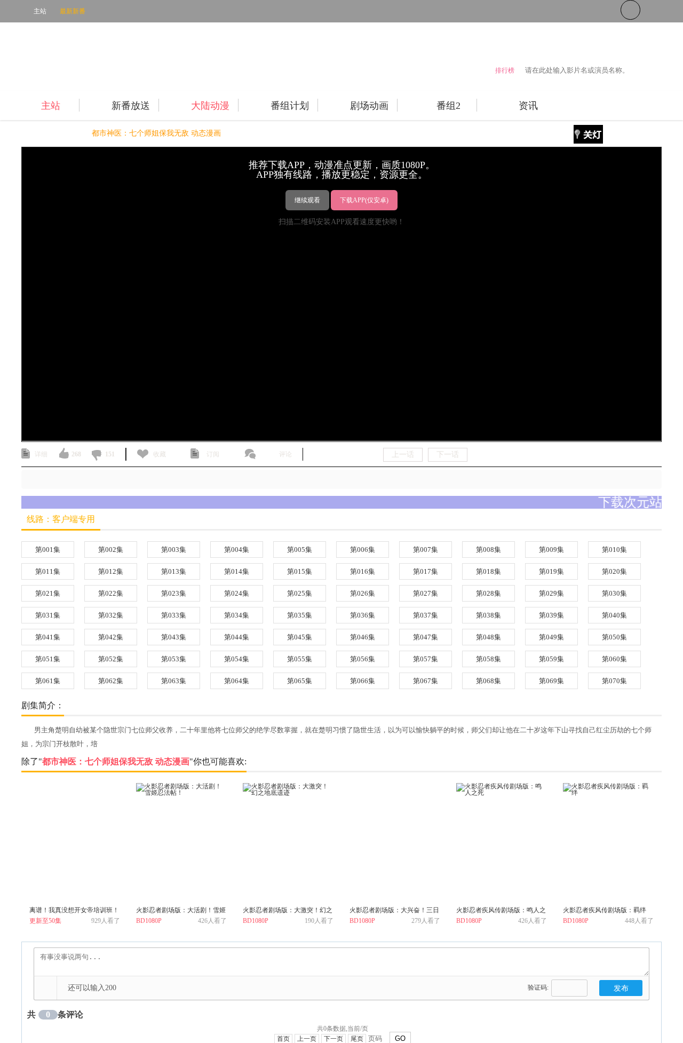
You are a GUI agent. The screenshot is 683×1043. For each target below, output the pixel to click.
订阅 (213, 454)
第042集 (110, 637)
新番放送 (131, 105)
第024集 (236, 593)
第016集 (362, 571)
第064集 (236, 681)
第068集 (488, 681)
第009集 (551, 550)
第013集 (173, 571)
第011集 (47, 571)
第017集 (425, 571)
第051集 (47, 659)
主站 (40, 11)
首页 (28, 133)
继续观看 (307, 200)
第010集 (614, 550)
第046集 (362, 637)
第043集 (173, 637)
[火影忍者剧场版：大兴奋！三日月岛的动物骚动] (395, 843)
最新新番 (72, 11)
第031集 (47, 615)
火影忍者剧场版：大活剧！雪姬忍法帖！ (181, 912)
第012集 (110, 571)
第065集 (299, 681)
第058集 (488, 659)
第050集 (614, 637)
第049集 (551, 637)
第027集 (425, 593)
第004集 (236, 550)
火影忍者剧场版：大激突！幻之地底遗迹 (287, 912)
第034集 (236, 615)
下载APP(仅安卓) (364, 200)
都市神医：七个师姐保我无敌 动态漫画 (156, 133)
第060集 (614, 659)
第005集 (299, 550)
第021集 (47, 593)
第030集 (614, 593)
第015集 (299, 571)
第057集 (425, 659)
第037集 (425, 615)
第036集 (362, 615)
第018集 (488, 571)
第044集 (236, 637)
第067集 (425, 681)
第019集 (551, 571)
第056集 (362, 659)
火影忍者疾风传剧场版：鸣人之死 (501, 912)
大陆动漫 (210, 105)
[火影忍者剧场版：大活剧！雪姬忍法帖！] (181, 843)
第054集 (236, 659)
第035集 (299, 615)
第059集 (551, 659)
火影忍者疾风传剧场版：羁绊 (604, 910)
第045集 (299, 637)
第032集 (110, 615)
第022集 (110, 593)
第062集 (110, 681)
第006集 (362, 550)
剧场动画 (369, 105)
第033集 (173, 615)
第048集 (488, 637)
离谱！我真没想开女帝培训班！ (74, 910)
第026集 (362, 593)
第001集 (47, 550)
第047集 (425, 637)
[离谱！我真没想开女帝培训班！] (74, 843)
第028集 (488, 593)
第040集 (614, 615)
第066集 (362, 681)
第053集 (173, 659)
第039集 (551, 615)
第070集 (614, 681)
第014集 (236, 571)
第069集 (551, 681)
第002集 (110, 550)
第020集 (614, 571)
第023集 (173, 593)
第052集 (110, 659)
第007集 (425, 550)
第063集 (173, 681)
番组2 (448, 105)
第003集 (173, 550)
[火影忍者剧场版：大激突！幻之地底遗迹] (288, 843)
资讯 (528, 105)
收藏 (159, 454)
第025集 (299, 593)
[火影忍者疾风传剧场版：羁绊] (608, 843)
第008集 (488, 550)
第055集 (299, 659)
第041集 (47, 637)
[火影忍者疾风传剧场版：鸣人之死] (501, 843)
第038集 (488, 615)
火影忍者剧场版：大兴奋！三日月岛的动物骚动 (394, 912)
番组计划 (290, 105)
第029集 (551, 593)
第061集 (47, 681)
